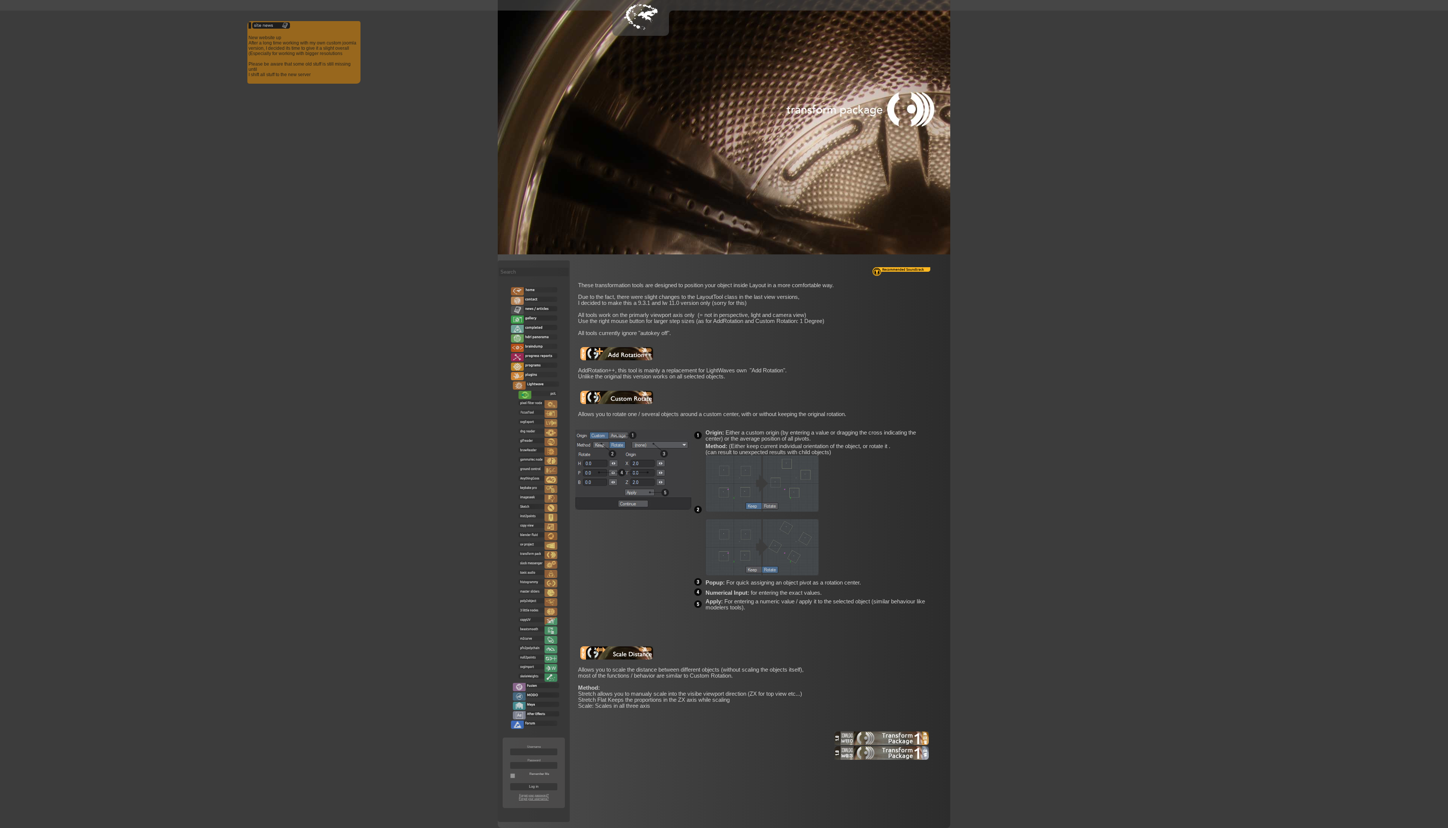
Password (534, 760)
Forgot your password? (534, 795)
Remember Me (539, 774)
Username (534, 746)
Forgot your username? (534, 798)
